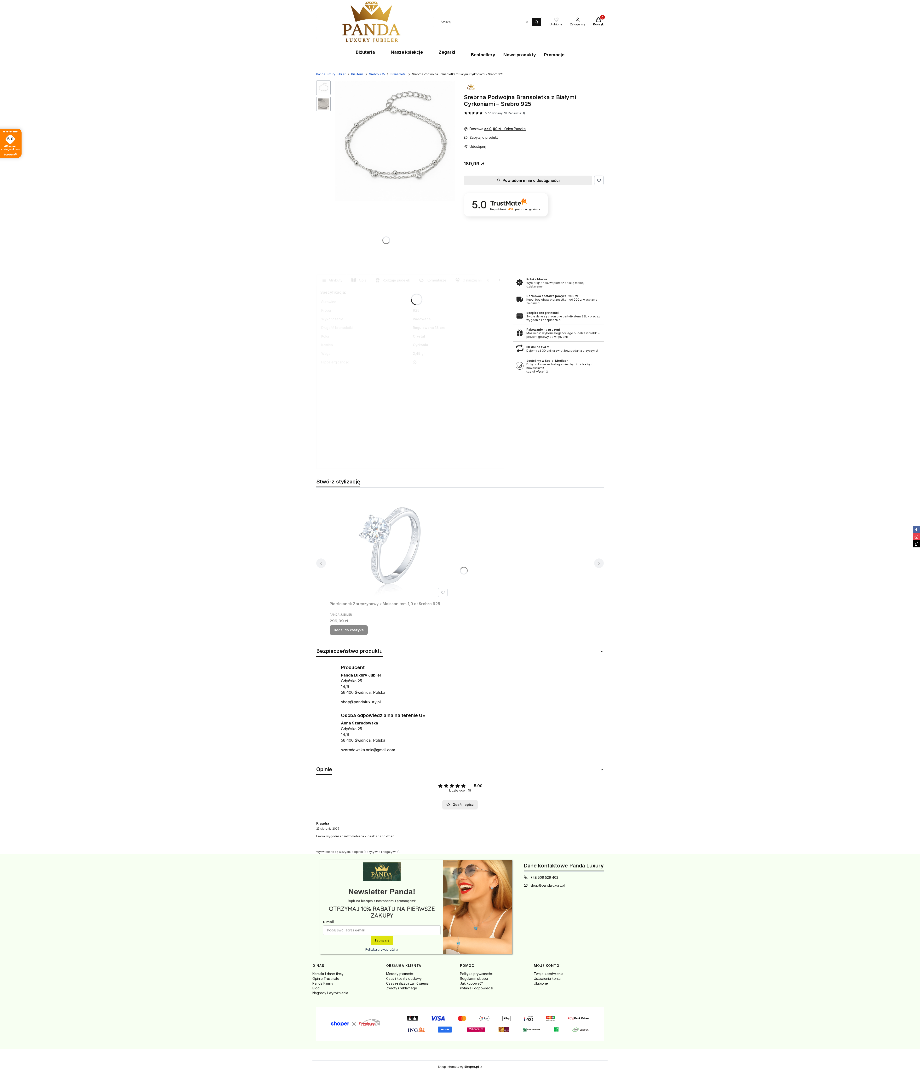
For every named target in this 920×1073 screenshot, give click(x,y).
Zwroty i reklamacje (401, 988)
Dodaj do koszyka (349, 630)
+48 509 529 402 (544, 877)
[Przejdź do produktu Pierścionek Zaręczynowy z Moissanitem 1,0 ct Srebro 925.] (389, 545)
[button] (536, 22)
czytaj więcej (535, 371)
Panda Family (322, 983)
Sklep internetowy (458, 1066)
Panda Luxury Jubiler (330, 74)
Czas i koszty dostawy (404, 978)
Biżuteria (365, 52)
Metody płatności (400, 974)
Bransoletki (398, 74)
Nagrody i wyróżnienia (330, 993)
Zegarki (447, 52)
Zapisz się (381, 940)
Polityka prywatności (380, 949)
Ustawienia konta (547, 978)
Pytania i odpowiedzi (476, 988)
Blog (316, 988)
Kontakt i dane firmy (328, 974)
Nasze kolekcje (407, 52)
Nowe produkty (519, 54)
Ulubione (541, 983)
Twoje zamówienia (548, 974)
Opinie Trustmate (325, 978)
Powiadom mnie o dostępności (531, 180)
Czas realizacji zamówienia (407, 983)
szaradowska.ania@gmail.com (368, 749)
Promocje (554, 54)
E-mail (328, 921)
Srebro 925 (377, 74)
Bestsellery (483, 54)
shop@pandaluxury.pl (361, 702)
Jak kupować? (471, 983)
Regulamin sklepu (474, 978)
